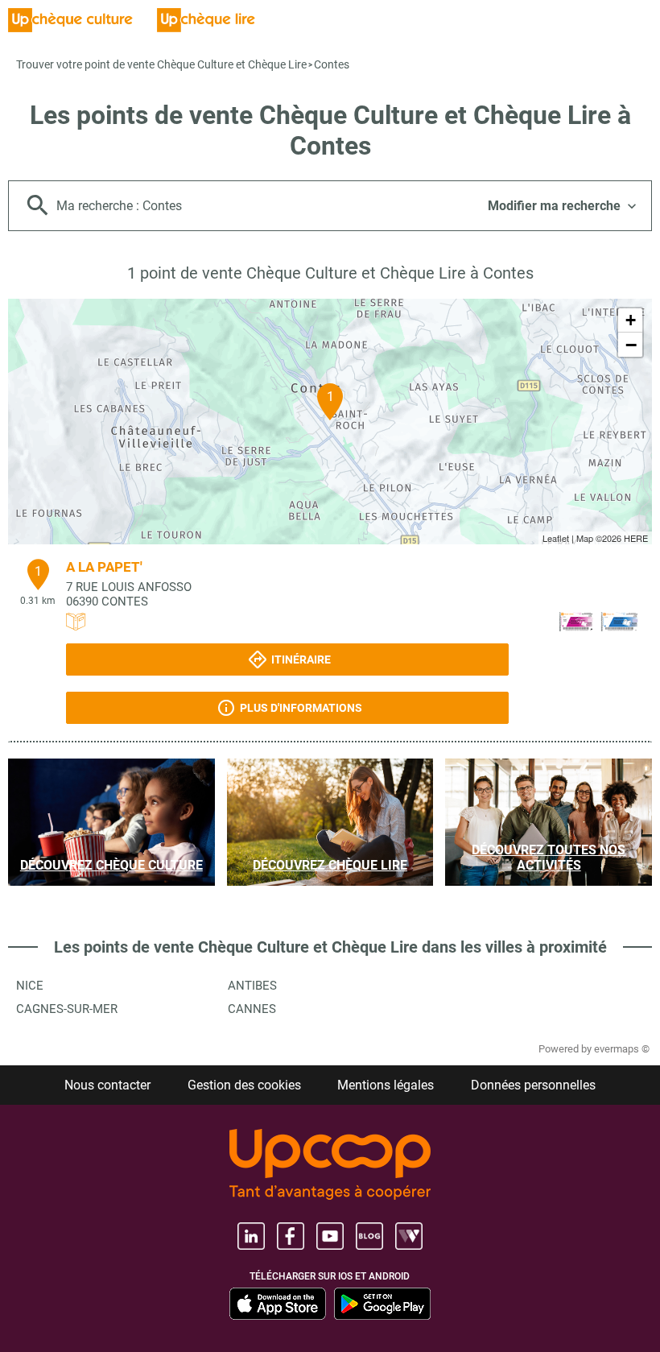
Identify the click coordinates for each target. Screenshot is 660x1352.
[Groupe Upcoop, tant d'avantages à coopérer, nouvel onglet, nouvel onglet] (330, 1165)
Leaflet (555, 537)
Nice (29, 985)
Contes (331, 64)
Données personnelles (533, 1085)
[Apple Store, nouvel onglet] (277, 1304)
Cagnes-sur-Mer (67, 1009)
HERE (636, 537)
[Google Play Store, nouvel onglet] (382, 1304)
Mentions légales (385, 1085)
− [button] (631, 344)
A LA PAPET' (104, 567)
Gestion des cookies (244, 1085)
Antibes (252, 985)
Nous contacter (107, 1085)
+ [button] (630, 320)
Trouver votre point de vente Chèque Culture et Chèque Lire (161, 64)
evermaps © (622, 1049)
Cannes (252, 1009)
